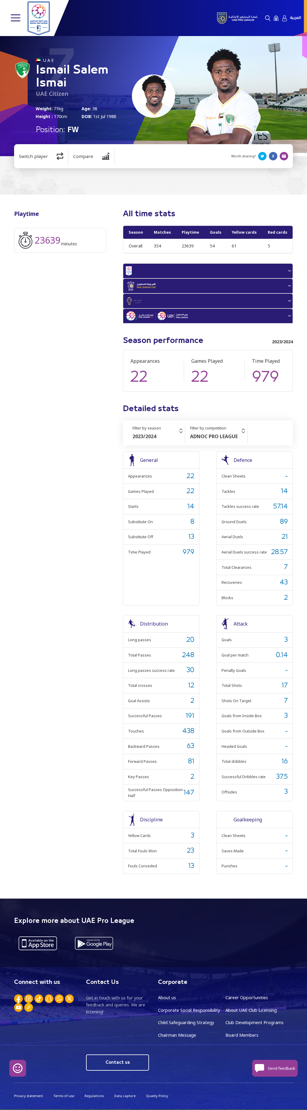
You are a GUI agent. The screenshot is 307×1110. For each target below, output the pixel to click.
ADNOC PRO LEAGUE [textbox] (214, 436)
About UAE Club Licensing (251, 1010)
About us (167, 997)
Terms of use (63, 1095)
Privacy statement (28, 1095)
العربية (295, 18)
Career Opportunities (246, 997)
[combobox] (159, 436)
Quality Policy (157, 1095)
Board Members (241, 1035)
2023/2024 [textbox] (144, 436)
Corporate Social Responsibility (189, 1010)
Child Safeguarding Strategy (186, 1022)
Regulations (94, 1095)
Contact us (118, 1062)
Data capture (125, 1095)
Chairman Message (177, 1035)
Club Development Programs (254, 1022)
